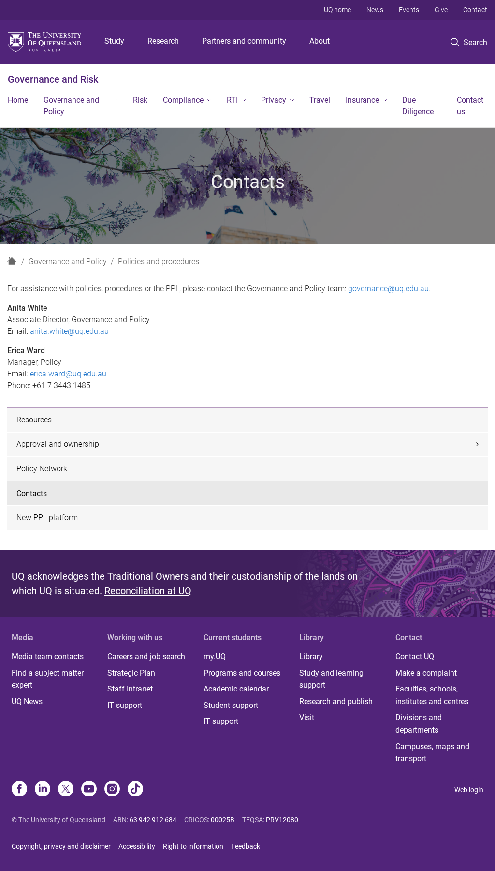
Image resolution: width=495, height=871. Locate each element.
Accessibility (136, 846)
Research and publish (336, 701)
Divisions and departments (418, 724)
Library (311, 656)
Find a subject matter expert (48, 679)
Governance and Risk (53, 79)
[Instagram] (112, 789)
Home (18, 100)
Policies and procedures (158, 261)
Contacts (31, 493)
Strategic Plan (131, 672)
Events (409, 10)
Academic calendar (236, 688)
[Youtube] (89, 789)
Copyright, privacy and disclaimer (61, 846)
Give (441, 10)
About (319, 40)
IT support (124, 705)
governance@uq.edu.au (388, 288)
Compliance (183, 100)
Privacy (273, 100)
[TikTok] (135, 789)
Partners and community (244, 40)
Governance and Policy (71, 105)
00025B (222, 820)
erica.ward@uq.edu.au (68, 373)
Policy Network (41, 468)
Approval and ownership (57, 444)
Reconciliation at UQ (147, 591)
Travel (319, 100)
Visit (306, 717)
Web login (468, 790)
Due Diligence (418, 105)
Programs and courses (242, 672)
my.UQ (215, 656)
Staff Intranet (130, 688)
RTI (232, 100)
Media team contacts (48, 656)
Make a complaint (426, 672)
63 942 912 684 (153, 820)
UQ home (337, 10)
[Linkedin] (42, 789)
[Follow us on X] (65, 789)
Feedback (245, 846)
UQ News (27, 701)
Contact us (470, 105)
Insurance (362, 100)
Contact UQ (414, 656)
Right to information (193, 846)
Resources (34, 419)
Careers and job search (146, 656)
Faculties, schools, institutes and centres (431, 695)
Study (114, 40)
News (374, 10)
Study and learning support (331, 679)
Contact (475, 10)
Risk (140, 100)
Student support (231, 705)
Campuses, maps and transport (432, 753)
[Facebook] (19, 789)
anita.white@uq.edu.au (69, 331)
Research (163, 40)
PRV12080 (282, 820)
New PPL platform (47, 517)
